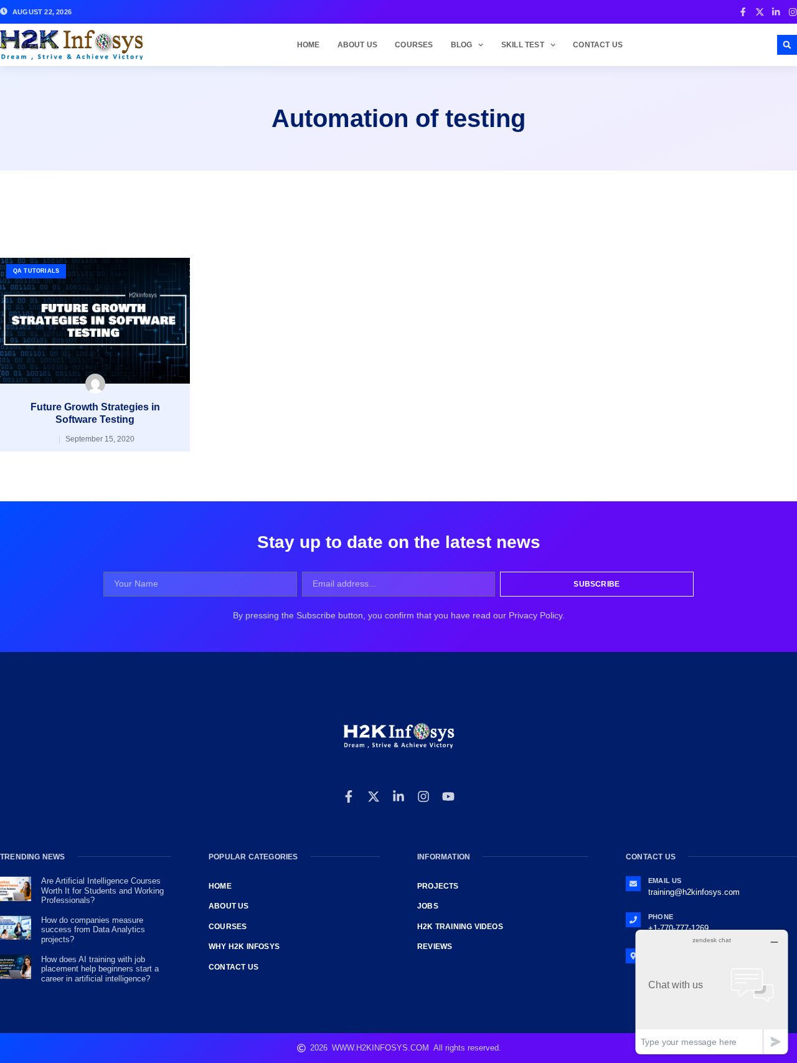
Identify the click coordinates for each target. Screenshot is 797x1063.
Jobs (427, 906)
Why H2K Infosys (244, 946)
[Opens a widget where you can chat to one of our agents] (712, 992)
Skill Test (522, 44)
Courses (414, 44)
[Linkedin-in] (398, 796)
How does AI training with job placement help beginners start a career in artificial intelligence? (100, 969)
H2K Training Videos (460, 926)
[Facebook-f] (348, 796)
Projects (438, 886)
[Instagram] (423, 796)
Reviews (434, 946)
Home (308, 44)
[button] (787, 45)
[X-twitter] (373, 796)
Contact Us (598, 44)
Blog (462, 44)
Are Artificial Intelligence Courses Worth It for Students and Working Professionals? (102, 890)
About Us (357, 44)
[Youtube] (448, 796)
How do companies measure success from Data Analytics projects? (93, 929)
